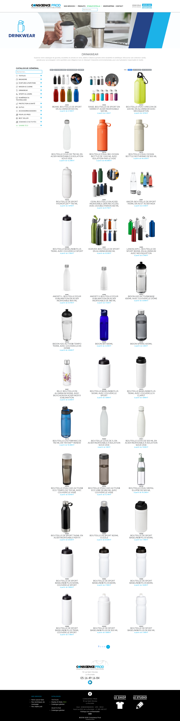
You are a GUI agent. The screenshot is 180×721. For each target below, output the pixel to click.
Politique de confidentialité (89, 711)
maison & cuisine (26, 87)
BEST (51, 70)
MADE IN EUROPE (72, 70)
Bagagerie (23, 79)
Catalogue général (57, 704)
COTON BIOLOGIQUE (60, 70)
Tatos (93, 719)
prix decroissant (146, 70)
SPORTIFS (81, 70)
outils (21, 107)
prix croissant (137, 70)
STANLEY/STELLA (93, 6)
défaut (130, 70)
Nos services (69, 6)
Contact (119, 6)
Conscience (88, 719)
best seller (23, 118)
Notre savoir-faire (37, 700)
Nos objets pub (36, 706)
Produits (81, 6)
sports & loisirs (25, 94)
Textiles (22, 76)
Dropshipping (108, 6)
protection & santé (27, 103)
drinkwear (23, 90)
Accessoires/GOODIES (27, 111)
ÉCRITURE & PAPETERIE (27, 83)
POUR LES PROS (24, 114)
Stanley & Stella (58, 702)
